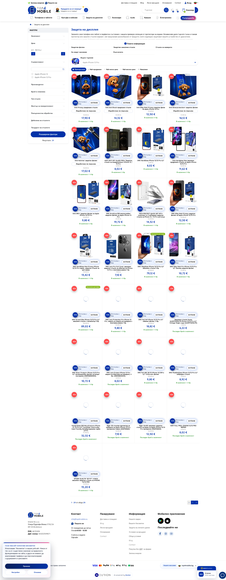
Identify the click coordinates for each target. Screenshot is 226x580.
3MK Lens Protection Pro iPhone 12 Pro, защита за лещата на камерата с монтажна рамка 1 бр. (118, 321)
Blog (142, 3)
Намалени (144, 69)
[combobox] (139, 62)
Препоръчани (80, 69)
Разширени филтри (48, 134)
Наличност (35, 36)
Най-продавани (95, 69)
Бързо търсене (87, 58)
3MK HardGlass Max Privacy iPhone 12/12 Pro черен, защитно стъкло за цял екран (86, 268)
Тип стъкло (35, 99)
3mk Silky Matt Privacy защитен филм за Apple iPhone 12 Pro (151, 108)
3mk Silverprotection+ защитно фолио (183, 107)
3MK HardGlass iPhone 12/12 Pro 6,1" (150, 160)
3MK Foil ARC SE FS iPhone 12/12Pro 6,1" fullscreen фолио (151, 373)
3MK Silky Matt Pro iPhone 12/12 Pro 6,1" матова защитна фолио (183, 267)
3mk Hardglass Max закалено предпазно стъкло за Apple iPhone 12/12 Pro (183, 162)
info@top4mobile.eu (79, 519)
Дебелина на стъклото (40, 120)
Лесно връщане (153, 3)
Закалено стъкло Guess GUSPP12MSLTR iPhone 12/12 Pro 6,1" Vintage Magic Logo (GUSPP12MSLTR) (183, 321)
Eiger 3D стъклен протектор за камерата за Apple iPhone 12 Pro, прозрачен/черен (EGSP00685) (118, 427)
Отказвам (37, 572)
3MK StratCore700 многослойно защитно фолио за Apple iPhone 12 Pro (118, 215)
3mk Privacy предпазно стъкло (86, 107)
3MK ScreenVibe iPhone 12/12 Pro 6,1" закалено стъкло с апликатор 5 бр (86, 320)
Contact (178, 3)
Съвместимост (37, 62)
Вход (189, 3)
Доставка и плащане (129, 3)
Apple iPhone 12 (41, 74)
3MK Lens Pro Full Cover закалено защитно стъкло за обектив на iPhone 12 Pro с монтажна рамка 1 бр (118, 268)
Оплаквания (167, 3)
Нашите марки (135, 519)
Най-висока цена (129, 69)
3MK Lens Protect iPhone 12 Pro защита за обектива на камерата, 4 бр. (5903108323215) (118, 374)
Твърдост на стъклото (40, 128)
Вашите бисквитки (136, 523)
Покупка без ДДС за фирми (140, 549)
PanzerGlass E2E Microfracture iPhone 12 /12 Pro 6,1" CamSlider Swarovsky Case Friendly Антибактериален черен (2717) (86, 428)
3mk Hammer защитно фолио (86, 160)
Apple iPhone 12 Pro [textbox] (91, 62)
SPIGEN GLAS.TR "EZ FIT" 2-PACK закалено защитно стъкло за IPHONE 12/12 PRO (86, 480)
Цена (33, 43)
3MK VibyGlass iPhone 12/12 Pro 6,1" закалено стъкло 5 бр (151, 267)
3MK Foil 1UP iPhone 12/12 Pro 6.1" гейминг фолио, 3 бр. (150, 320)
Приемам (26, 566)
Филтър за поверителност (42, 106)
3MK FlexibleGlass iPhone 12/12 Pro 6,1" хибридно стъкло (183, 373)
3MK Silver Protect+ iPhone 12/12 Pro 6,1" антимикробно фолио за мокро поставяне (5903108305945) (86, 374)
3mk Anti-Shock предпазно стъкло (118, 107)
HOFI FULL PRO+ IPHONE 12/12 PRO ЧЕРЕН (183, 426)
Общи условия (135, 536)
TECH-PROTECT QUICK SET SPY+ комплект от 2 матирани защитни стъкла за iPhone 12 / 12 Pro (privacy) (151, 215)
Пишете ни (52, 3)
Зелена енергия (37, 3)
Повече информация (136, 44)
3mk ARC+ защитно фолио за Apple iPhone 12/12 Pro (86, 214)
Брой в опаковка (38, 92)
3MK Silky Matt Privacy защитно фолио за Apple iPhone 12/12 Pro (183, 214)
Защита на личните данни (139, 528)
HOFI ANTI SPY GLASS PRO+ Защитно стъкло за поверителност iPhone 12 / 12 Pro (118, 162)
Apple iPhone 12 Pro (43, 77)
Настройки (16, 572)
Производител (37, 84)
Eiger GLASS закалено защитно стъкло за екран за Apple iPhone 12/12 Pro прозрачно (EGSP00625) (151, 427)
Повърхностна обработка (42, 113)
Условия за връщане (137, 532)
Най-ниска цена (112, 69)
